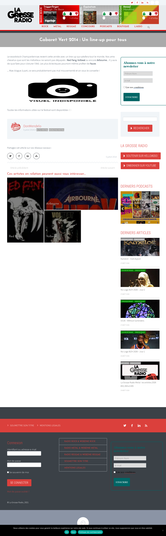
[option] (62, 210)
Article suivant (108, 167)
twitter (132, 3)
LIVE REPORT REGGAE (127, 270)
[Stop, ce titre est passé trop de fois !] (70, 13)
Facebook (19, 156)
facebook (137, 3)
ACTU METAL (42, 129)
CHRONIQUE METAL (127, 239)
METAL (57, 26)
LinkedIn (28, 156)
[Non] (162, 530)
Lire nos (125, 472)
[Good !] (64, 13)
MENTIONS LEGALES (50, 425)
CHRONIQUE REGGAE (127, 301)
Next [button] (158, 209)
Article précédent (19, 167)
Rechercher (141, 128)
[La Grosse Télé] (152, 3)
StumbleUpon (36, 156)
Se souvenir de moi (19, 472)
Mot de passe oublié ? (18, 491)
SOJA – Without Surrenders (132, 320)
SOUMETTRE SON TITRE (22, 425)
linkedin (142, 3)
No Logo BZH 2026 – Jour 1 (133, 351)
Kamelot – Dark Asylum (131, 258)
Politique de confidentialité (90, 532)
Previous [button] (123, 209)
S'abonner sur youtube (141, 165)
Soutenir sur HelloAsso (141, 155)
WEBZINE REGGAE (140, 270)
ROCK (45, 26)
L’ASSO (138, 26)
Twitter (10, 156)
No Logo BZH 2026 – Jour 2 (133, 289)
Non (73, 532)
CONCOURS (88, 26)
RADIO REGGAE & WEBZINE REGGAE (82, 455)
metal (81, 14)
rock (41, 15)
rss (148, 3)
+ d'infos (74, 18)
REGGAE (71, 26)
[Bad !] (76, 13)
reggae (121, 15)
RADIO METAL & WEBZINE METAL (81, 448)
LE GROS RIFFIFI (128, 195)
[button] (149, 27)
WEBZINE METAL (56, 129)
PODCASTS (106, 26)
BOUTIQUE (123, 26)
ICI (70, 109)
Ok (67, 532)
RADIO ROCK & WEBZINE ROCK (79, 441)
